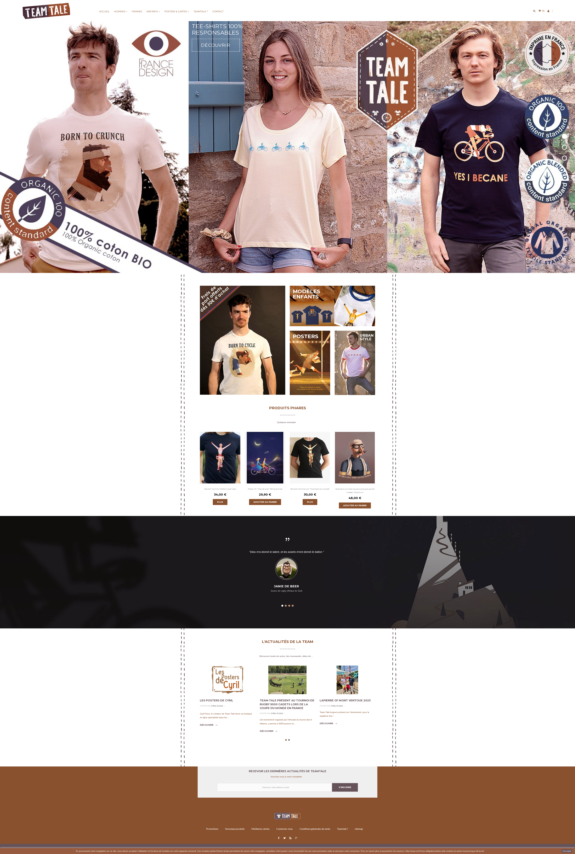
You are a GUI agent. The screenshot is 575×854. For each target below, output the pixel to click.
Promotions (212, 828)
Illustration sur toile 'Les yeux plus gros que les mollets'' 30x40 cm (354, 490)
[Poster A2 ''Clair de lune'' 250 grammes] (265, 457)
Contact (218, 11)
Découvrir (207, 725)
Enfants (152, 11)
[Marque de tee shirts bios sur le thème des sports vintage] (46, 10)
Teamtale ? (201, 11)
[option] (220, 468)
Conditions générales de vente (314, 828)
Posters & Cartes (175, 11)
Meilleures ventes (260, 828)
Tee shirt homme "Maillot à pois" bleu (220, 489)
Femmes (137, 11)
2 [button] (286, 606)
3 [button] (289, 606)
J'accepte (566, 851)
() (543, 10)
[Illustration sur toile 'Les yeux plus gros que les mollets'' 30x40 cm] (355, 457)
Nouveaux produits (235, 828)
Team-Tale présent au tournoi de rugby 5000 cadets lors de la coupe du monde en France (287, 704)
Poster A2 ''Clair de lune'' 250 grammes (265, 489)
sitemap (359, 828)
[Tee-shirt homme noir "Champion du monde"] (310, 457)
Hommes (119, 11)
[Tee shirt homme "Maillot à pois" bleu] (220, 457)
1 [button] (282, 606)
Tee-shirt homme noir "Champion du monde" (310, 489)
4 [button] (293, 606)
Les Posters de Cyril (216, 700)
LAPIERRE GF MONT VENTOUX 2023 (345, 700)
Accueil (104, 11)
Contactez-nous (284, 828)
